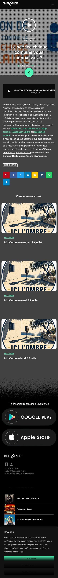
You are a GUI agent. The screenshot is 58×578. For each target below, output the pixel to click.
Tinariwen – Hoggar (25, 509)
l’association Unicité (20, 132)
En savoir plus (29, 565)
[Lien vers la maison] (11, 4)
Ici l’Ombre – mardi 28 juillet (21, 300)
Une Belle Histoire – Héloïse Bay (30, 520)
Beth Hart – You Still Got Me (28, 499)
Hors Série (28, 40)
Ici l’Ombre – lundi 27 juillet (20, 358)
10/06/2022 (23, 66)
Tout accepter (29, 558)
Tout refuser (29, 572)
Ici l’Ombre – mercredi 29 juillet (23, 242)
